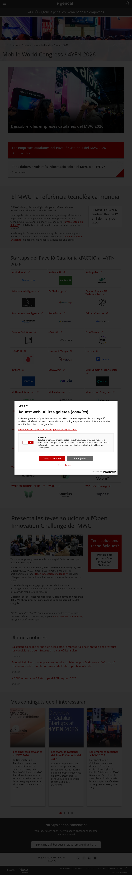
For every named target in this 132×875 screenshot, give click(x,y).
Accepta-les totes (52, 458)
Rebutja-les (80, 458)
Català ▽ (23, 405)
